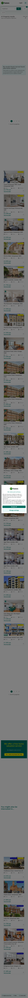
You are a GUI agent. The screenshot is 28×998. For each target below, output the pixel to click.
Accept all (14, 507)
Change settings (14, 510)
